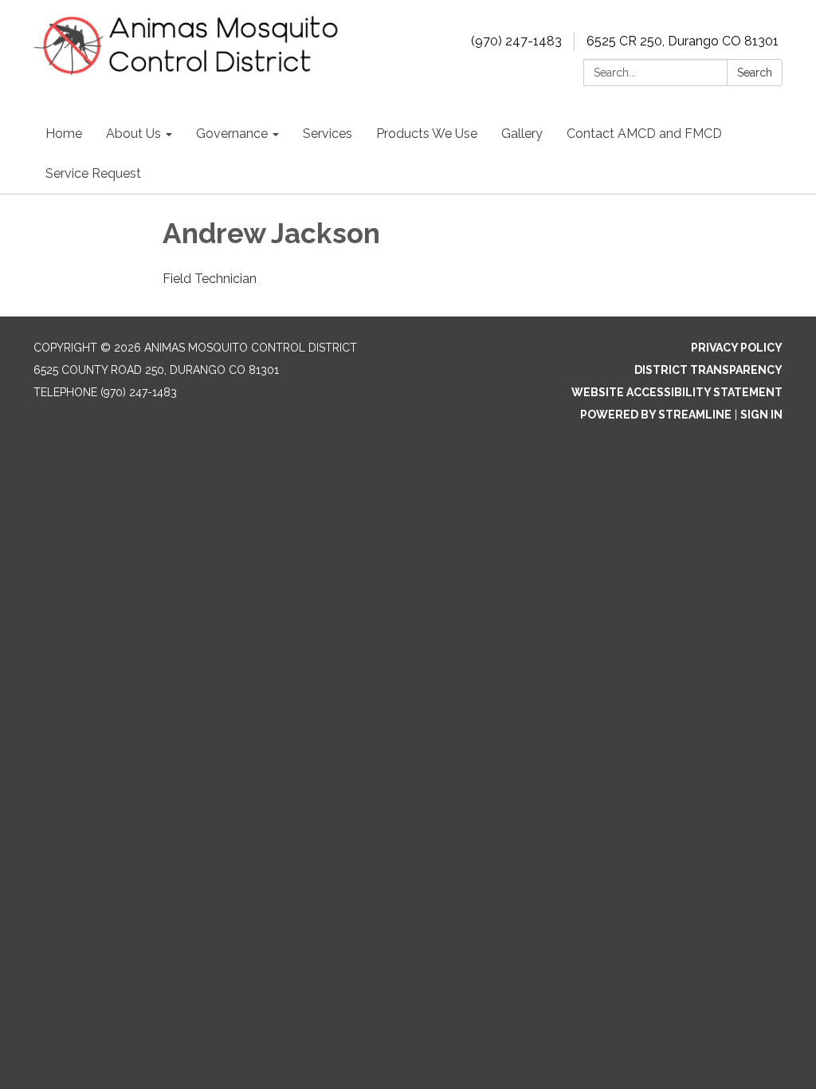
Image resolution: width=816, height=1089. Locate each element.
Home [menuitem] (63, 133)
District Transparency (708, 370)
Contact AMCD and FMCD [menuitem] (644, 133)
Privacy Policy (737, 347)
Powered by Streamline (656, 414)
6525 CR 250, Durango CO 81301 (682, 41)
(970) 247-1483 (516, 41)
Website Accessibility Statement (677, 392)
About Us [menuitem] (133, 133)
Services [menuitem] (327, 133)
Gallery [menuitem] (522, 133)
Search (754, 72)
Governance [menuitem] (232, 133)
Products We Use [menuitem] (426, 133)
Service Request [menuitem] (93, 173)
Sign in (761, 414)
